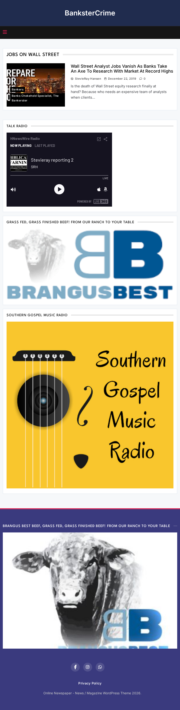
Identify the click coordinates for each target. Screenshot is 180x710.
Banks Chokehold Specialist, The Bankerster (35, 98)
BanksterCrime (90, 13)
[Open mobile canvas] (5, 32)
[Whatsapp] (100, 667)
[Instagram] (87, 667)
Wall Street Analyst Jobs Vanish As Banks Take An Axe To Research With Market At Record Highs (122, 68)
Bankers (17, 89)
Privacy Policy (89, 683)
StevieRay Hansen (88, 78)
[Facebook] (75, 667)
